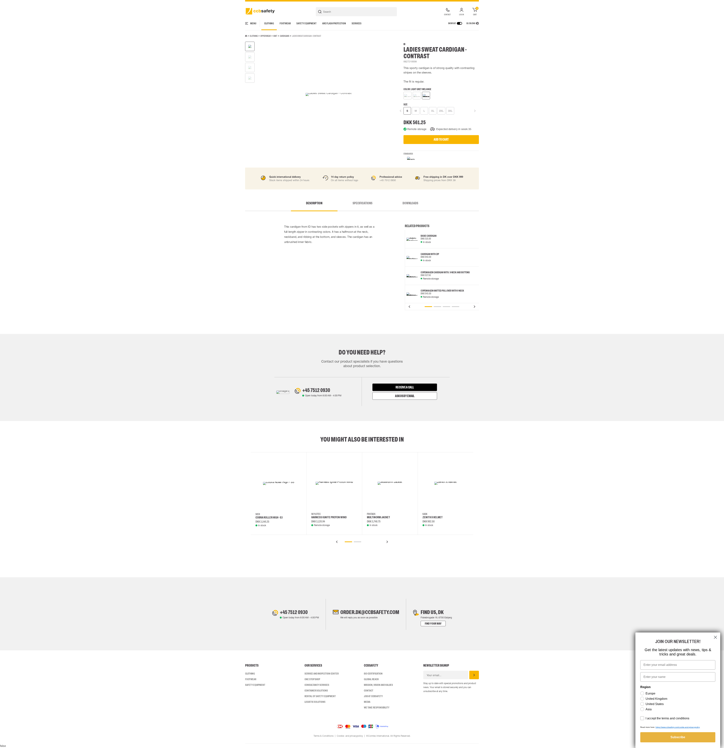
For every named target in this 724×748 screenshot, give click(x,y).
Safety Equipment (306, 23)
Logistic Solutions (314, 701)
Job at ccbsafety (373, 696)
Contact (368, 690)
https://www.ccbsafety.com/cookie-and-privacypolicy (678, 727)
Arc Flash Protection (334, 23)
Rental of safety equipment (320, 696)
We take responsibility (376, 707)
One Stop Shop (312, 679)
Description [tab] (314, 203)
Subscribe (677, 737)
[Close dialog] (715, 637)
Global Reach (371, 679)
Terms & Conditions (324, 736)
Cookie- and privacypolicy (350, 736)
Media (367, 701)
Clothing (269, 23)
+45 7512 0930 (316, 390)
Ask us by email (404, 396)
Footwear (285, 23)
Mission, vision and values (378, 684)
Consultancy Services (316, 684)
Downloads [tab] (410, 203)
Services (356, 23)
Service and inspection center (321, 673)
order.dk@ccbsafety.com (369, 612)
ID (404, 44)
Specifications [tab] (362, 203)
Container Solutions (316, 690)
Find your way (433, 623)
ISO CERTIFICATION (373, 673)
